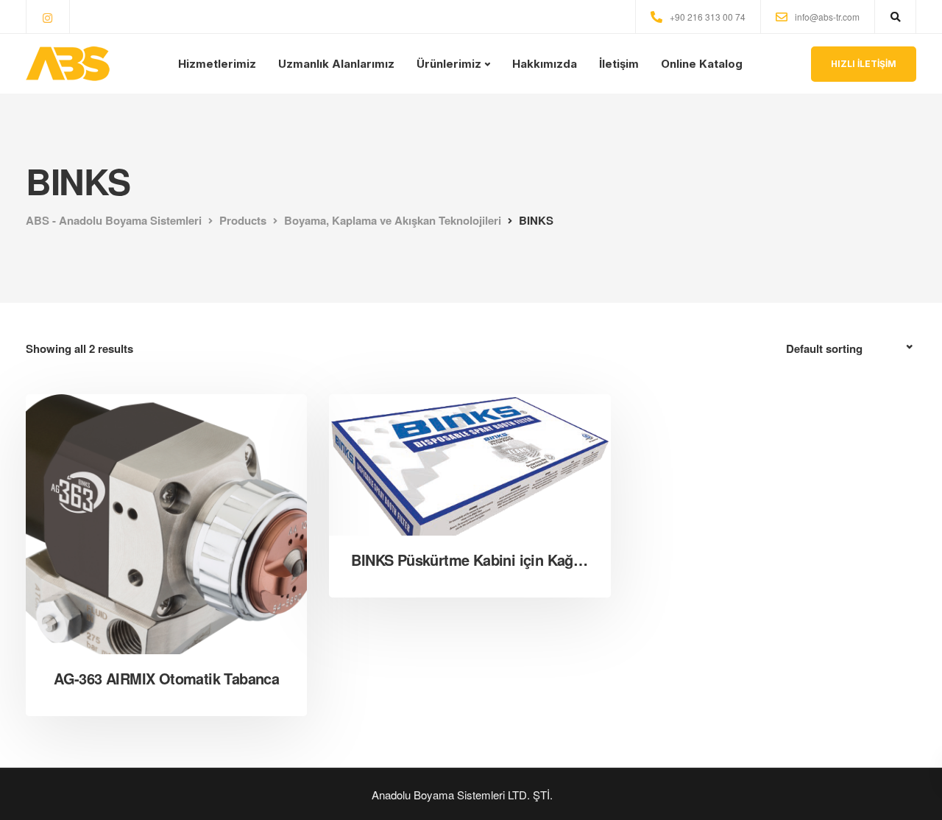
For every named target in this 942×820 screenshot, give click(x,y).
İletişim (619, 64)
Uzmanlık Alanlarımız (336, 64)
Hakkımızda (544, 64)
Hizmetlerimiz (217, 64)
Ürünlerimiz (449, 64)
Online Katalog (702, 64)
